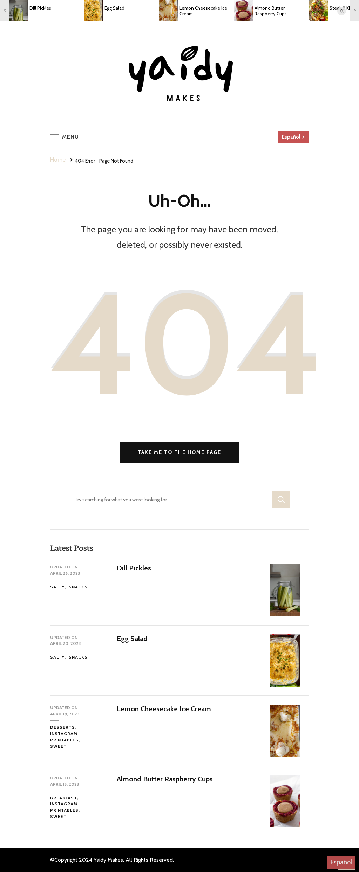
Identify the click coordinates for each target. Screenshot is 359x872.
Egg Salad (132, 638)
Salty (57, 586)
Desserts (62, 727)
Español (341, 862)
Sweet (58, 746)
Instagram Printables (64, 736)
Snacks (78, 586)
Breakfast (63, 797)
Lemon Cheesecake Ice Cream (164, 709)
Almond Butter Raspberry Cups (165, 779)
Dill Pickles (134, 568)
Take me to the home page (179, 452)
